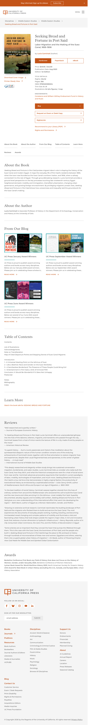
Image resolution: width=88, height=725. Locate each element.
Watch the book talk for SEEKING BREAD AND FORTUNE (27, 405)
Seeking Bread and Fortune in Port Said (21, 24)
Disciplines (9, 21)
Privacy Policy (76, 720)
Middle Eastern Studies (27, 21)
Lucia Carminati (43, 54)
